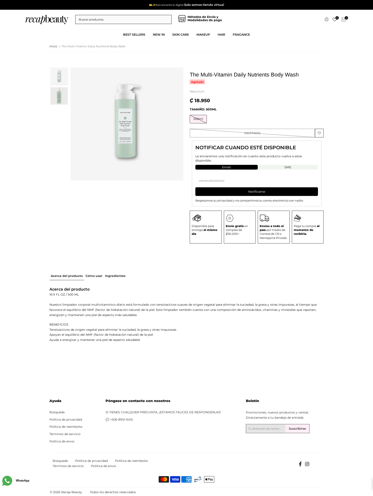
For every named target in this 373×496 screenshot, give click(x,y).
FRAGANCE (241, 35)
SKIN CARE (180, 35)
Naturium (197, 91)
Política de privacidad (65, 419)
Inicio (53, 46)
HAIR (221, 35)
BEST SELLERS (134, 35)
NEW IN (159, 35)
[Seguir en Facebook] (300, 465)
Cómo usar (94, 276)
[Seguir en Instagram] (307, 465)
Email (226, 167)
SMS (287, 167)
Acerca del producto (67, 276)
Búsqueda (57, 412)
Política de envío (61, 441)
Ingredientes (115, 276)
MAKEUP (203, 35)
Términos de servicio (65, 434)
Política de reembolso (65, 427)
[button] (59, 76)
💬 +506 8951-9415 (119, 419)
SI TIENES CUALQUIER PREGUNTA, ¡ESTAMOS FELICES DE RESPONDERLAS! (163, 412)
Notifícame (256, 192)
